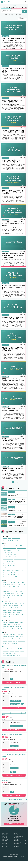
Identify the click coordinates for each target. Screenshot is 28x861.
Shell (4, 593)
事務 (16, 576)
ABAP (8, 593)
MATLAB (16, 591)
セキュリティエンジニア (9, 563)
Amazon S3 (6, 643)
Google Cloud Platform (8, 636)
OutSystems (12, 648)
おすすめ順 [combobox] (21, 18)
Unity (9, 616)
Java (4, 582)
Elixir (4, 595)
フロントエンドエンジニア (9, 554)
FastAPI (18, 612)
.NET (23, 614)
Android (15, 634)
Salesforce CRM (7, 653)
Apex (12, 593)
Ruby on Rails (6, 614)
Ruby (4, 584)
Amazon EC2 (21, 641)
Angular (9, 610)
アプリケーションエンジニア (10, 567)
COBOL (17, 593)
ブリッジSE (16, 550)
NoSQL (20, 624)
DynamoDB (10, 628)
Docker (21, 636)
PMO (21, 545)
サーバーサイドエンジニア (9, 556)
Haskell (13, 595)
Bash (21, 591)
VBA (10, 586)
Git (7, 648)
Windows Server (14, 638)
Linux (10, 634)
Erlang (8, 595)
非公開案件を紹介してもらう (14, 823)
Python (22, 582)
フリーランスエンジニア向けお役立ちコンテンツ (13, 5)
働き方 (2, 15)
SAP (18, 648)
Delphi (21, 593)
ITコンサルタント (21, 548)
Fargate (15, 641)
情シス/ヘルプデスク (7, 780)
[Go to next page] (18, 482)
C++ (4, 586)
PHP (8, 582)
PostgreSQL (11, 622)
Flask (14, 612)
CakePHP (10, 605)
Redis (4, 624)
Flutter (4, 616)
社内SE (5, 576)
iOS (19, 634)
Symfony (16, 605)
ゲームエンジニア (17, 574)
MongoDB (10, 624)
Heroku (22, 651)
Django (9, 612)
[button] (8, 833)
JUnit (16, 603)
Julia (17, 595)
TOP (2, 5)
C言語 (23, 584)
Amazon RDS (18, 626)
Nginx (20, 638)
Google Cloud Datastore (20, 628)
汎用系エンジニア (19, 570)
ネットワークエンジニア (20, 559)
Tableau (12, 651)
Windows (5, 634)
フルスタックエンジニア (9, 552)
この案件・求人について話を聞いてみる (14, 682)
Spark (19, 603)
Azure (16, 636)
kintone (18, 655)
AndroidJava (21, 589)
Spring (5, 603)
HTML (14, 586)
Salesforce (6, 651)
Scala (22, 586)
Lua (8, 591)
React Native (6, 607)
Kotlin (19, 584)
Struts (24, 603)
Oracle (16, 622)
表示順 (20, 17)
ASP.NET (18, 614)
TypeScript (6, 589)
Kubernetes (6, 638)
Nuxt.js (17, 607)
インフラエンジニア (8, 559)
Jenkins (10, 641)
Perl (21, 595)
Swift (8, 584)
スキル (5, 15)
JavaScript (13, 582)
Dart (11, 589)
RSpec (13, 614)
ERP (21, 648)
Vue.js (4, 610)
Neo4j (4, 628)
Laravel (5, 605)
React (21, 605)
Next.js (12, 607)
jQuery (14, 610)
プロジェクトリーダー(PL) (9, 548)
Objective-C (13, 584)
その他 (25, 15)
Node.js (22, 607)
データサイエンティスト (17, 572)
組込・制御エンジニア (8, 570)
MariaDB (12, 626)
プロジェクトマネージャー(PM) (10, 545)
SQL (18, 582)
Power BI (17, 651)
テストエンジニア (7, 574)
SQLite (15, 624)
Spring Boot (10, 603)
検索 (25, 11)
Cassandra (6, 626)
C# (7, 586)
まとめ (21, 15)
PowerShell (6, 597)
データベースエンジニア (9, 561)
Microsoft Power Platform (9, 655)
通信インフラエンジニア (9, 565)
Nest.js (5, 612)
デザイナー (11, 576)
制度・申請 (17, 15)
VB (11, 771)
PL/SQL (21, 622)
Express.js (19, 610)
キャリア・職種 (11, 15)
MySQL (5, 622)
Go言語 (15, 589)
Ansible (14, 653)
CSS (18, 586)
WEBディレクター (7, 550)
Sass (4, 648)
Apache (5, 641)
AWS (22, 634)
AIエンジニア (6, 572)
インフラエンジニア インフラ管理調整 (12, 734)
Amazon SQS (13, 643)
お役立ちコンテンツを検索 (6, 10)
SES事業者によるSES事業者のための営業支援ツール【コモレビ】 (14, 856)
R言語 (11, 591)
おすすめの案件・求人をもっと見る (17, 799)
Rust (4, 591)
